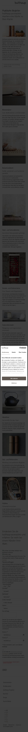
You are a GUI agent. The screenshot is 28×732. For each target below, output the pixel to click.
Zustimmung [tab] (5, 352)
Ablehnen (14, 383)
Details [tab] (14, 352)
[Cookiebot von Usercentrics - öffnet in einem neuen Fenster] (19, 348)
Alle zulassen (14, 378)
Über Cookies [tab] (22, 352)
